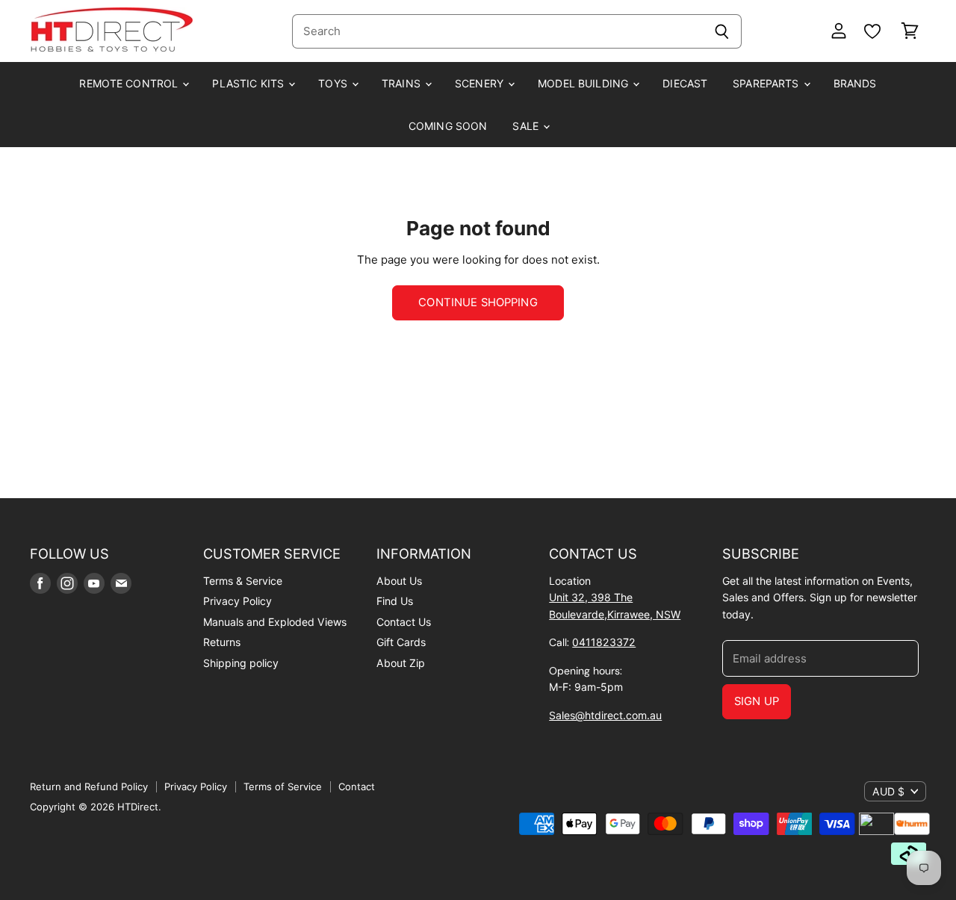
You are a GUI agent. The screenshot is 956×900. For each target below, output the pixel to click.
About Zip (400, 663)
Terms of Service (282, 786)
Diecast (684, 83)
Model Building (584, 83)
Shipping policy (241, 663)
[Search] (722, 31)
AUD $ (888, 791)
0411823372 (604, 642)
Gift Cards (401, 642)
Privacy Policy (237, 601)
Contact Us (403, 621)
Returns (221, 642)
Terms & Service (242, 580)
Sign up (756, 701)
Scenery (480, 83)
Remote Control (130, 83)
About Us (399, 580)
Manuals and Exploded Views (275, 621)
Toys (334, 83)
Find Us (394, 601)
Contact (356, 786)
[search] (497, 31)
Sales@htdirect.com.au (605, 715)
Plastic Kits (249, 83)
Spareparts (767, 83)
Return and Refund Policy (89, 786)
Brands (855, 83)
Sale (526, 126)
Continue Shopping (478, 302)
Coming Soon (448, 126)
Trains (402, 83)
